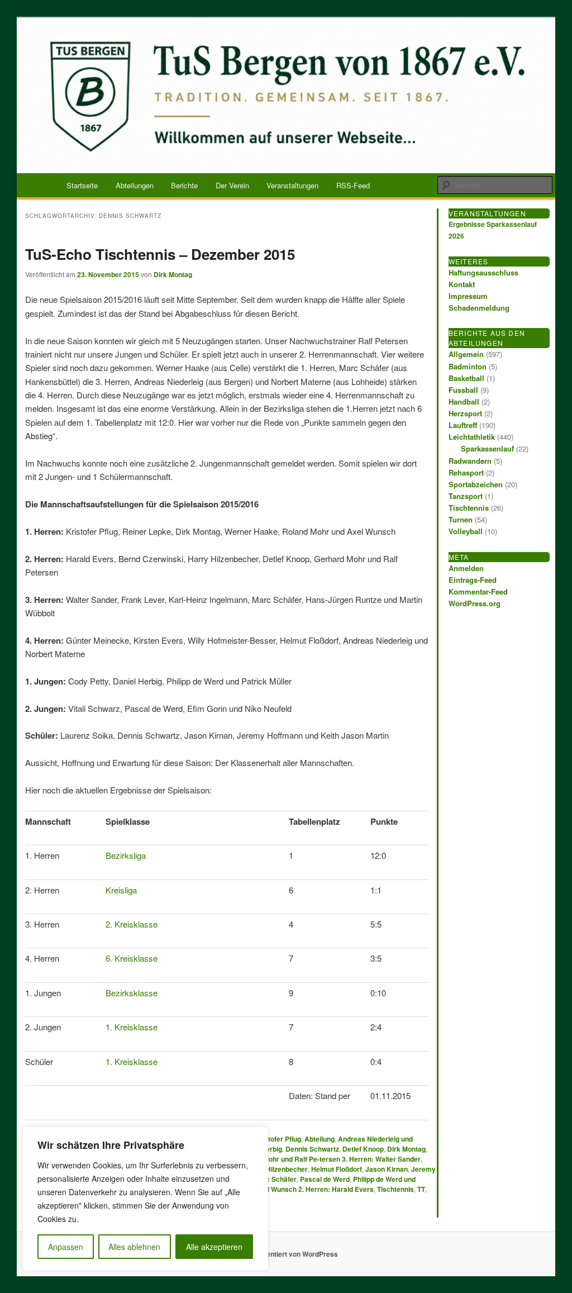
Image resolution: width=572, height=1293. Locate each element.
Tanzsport (466, 496)
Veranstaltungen (292, 185)
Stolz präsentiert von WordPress (286, 1254)
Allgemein (466, 354)
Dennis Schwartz (312, 1149)
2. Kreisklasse (132, 924)
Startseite (82, 185)
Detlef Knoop (363, 1149)
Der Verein (232, 185)
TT (421, 1189)
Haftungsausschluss (483, 272)
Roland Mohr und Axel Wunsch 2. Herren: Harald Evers (286, 1189)
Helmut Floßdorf (336, 1169)
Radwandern (470, 460)
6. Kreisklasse (132, 958)
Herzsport (465, 413)
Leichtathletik (472, 436)
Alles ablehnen (134, 1246)
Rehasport (466, 472)
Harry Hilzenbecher (277, 1169)
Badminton (468, 366)
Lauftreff (463, 425)
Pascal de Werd (325, 1179)
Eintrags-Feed (473, 579)
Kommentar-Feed (478, 591)
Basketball (466, 378)
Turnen (461, 519)
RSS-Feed (353, 185)
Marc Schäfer (275, 1179)
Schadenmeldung (479, 307)
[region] (145, 1198)
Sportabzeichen (476, 484)
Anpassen (65, 1246)
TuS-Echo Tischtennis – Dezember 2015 (160, 254)
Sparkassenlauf (487, 448)
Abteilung (319, 1139)
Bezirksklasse (132, 993)
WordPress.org (474, 603)
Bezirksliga (126, 855)
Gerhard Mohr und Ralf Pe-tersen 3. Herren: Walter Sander (328, 1159)
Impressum (468, 296)
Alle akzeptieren (214, 1246)
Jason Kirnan (386, 1169)
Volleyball (466, 531)
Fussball (463, 389)
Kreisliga (121, 890)
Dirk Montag (173, 274)
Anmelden (466, 568)
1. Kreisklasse (132, 1027)
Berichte (184, 185)
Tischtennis (395, 1189)
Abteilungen (135, 185)
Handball (464, 401)
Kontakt (462, 284)
